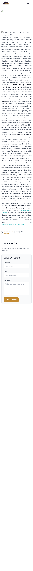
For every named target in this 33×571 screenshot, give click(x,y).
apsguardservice (8, 232)
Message (7, 280)
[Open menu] (28, 3)
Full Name (7, 262)
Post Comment (11, 300)
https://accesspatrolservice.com (12, 224)
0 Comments (5, 233)
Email (6, 271)
